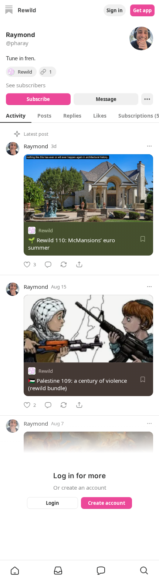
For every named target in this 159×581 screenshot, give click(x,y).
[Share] (79, 264)
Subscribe (38, 99)
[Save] (143, 239)
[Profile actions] (147, 99)
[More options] (149, 146)
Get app (142, 10)
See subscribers (25, 85)
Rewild (45, 230)
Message (106, 99)
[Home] (8, 10)
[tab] (15, 115)
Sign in (114, 10)
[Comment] (48, 264)
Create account (106, 503)
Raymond (36, 146)
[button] (15, 571)
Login (52, 503)
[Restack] (63, 264)
